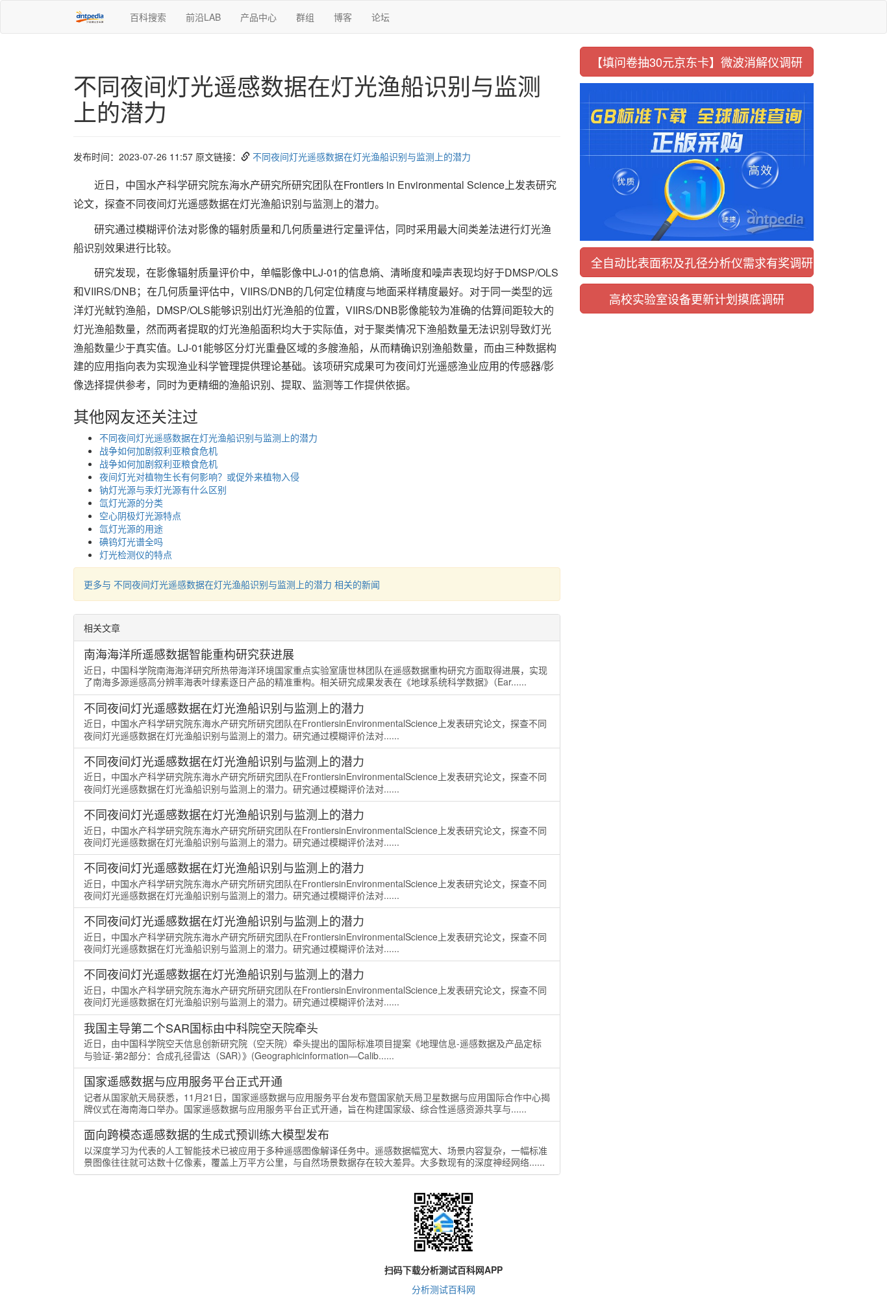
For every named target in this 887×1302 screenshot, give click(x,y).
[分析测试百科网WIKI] (92, 17)
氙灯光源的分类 (131, 502)
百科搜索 (148, 16)
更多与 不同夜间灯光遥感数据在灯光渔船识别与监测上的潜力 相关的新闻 (232, 584)
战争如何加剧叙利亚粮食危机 (158, 450)
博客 (343, 16)
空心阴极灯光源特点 (140, 515)
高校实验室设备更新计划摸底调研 (696, 298)
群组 (305, 16)
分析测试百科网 (443, 1289)
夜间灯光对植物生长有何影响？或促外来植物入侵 (199, 476)
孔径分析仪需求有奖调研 (702, 262)
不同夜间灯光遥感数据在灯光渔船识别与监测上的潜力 (362, 156)
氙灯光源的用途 (131, 528)
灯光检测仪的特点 (135, 554)
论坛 (380, 16)
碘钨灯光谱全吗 (131, 541)
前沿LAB (203, 16)
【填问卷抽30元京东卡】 (697, 61)
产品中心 (258, 16)
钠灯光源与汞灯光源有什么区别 (163, 489)
